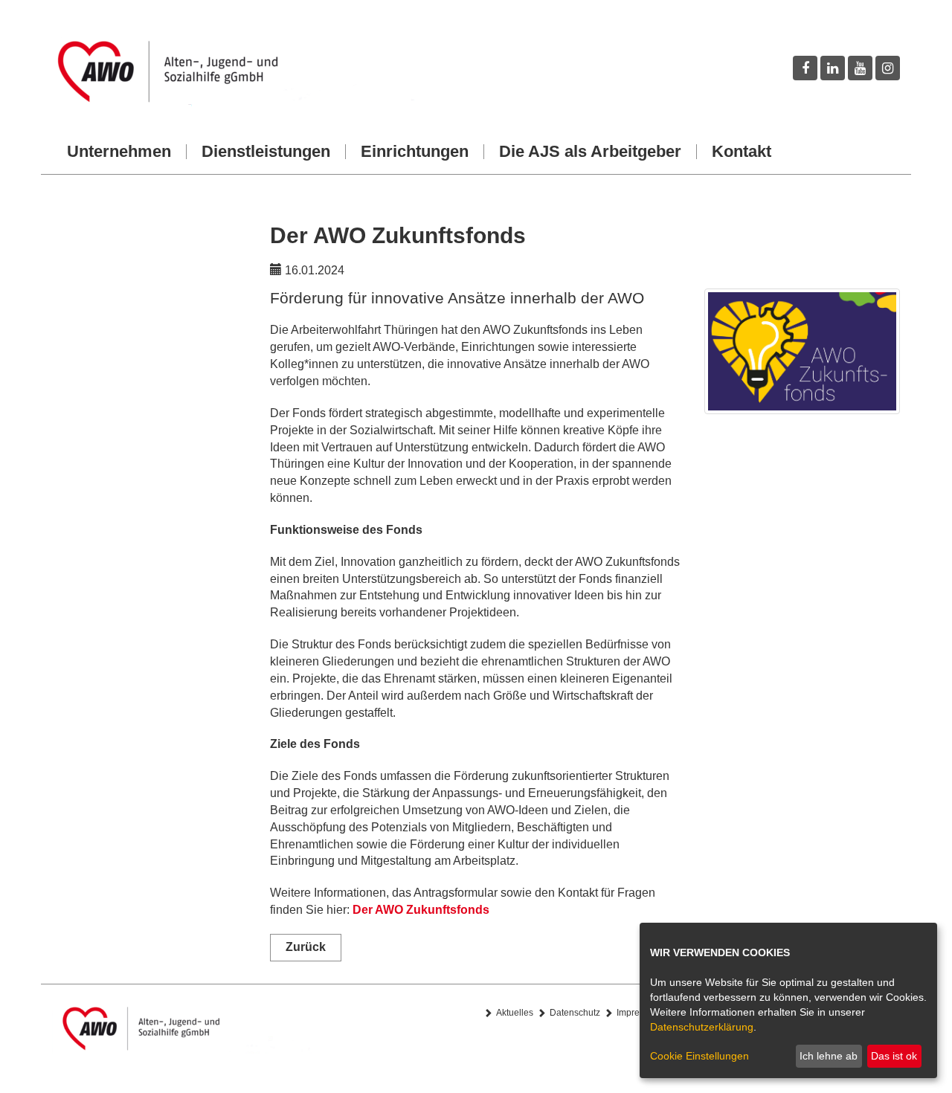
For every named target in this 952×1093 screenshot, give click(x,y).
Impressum (639, 1012)
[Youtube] (860, 68)
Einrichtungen (415, 151)
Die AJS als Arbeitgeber (590, 151)
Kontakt (741, 151)
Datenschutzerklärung (701, 1027)
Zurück (306, 947)
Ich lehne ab (829, 1056)
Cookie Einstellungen (699, 1056)
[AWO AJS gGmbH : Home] (259, 71)
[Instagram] (887, 68)
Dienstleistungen (266, 151)
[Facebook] (805, 68)
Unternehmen (119, 151)
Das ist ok (894, 1056)
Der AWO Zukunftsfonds (421, 909)
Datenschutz (575, 1012)
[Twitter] (832, 68)
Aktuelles (514, 1012)
